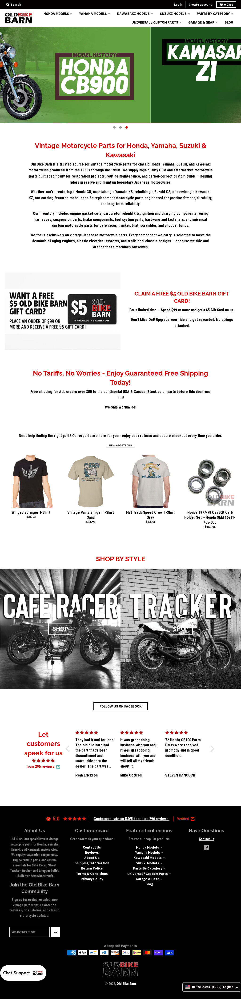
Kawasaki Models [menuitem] (133, 14)
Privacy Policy (92, 879)
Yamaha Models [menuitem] (93, 14)
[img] (43, 761)
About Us (91, 858)
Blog (149, 884)
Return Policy (92, 868)
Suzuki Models (147, 863)
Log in (178, 4)
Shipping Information (92, 863)
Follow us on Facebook (121, 706)
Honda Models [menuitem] (56, 14)
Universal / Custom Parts (147, 874)
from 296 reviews (40, 766)
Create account (200, 4)
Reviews (92, 852)
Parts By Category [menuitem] (213, 14)
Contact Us (92, 847)
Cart (228, 4)
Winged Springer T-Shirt (31, 512)
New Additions (120, 445)
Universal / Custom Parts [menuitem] (155, 22)
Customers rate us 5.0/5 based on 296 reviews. (131, 819)
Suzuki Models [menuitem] (173, 14)
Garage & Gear (147, 879)
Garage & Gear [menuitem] (201, 22)
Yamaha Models (147, 852)
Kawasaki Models (147, 858)
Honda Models (147, 847)
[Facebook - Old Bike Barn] (206, 847)
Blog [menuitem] (229, 22)
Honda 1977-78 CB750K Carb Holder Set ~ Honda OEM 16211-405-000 (210, 517)
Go (55, 931)
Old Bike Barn (126, 984)
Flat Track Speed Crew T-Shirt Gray (150, 515)
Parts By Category (147, 868)
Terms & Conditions (92, 874)
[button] (68, 748)
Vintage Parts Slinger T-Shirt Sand (90, 515)
